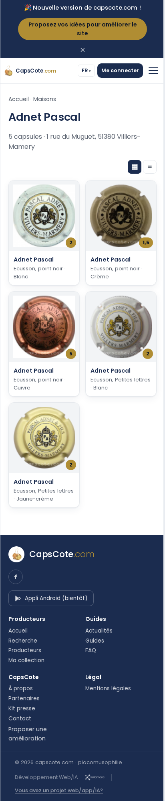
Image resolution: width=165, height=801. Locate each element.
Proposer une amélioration (27, 733)
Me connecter (114, 70)
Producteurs (24, 650)
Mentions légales (105, 688)
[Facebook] (15, 577)
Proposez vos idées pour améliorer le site (82, 28)
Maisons (44, 99)
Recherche (22, 641)
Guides (91, 641)
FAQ (87, 650)
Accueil (18, 99)
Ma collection (26, 660)
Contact (19, 718)
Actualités (96, 631)
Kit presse (21, 708)
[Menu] (147, 70)
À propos (20, 688)
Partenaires (24, 698)
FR (79, 70)
